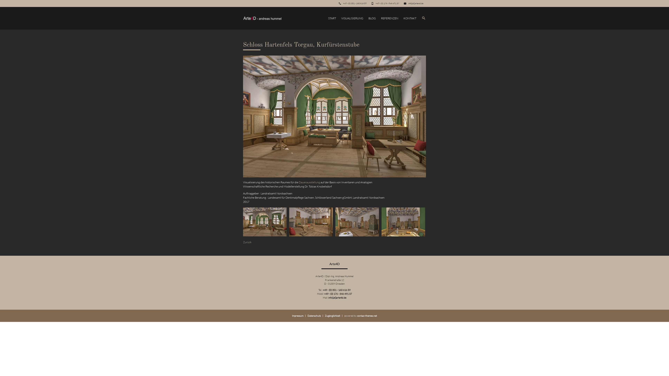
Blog (372, 18)
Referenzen (389, 18)
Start (332, 18)
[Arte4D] (262, 18)
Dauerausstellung (309, 182)
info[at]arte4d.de (415, 3)
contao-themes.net (367, 315)
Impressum (297, 315)
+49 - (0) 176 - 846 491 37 (387, 3)
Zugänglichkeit (332, 315)
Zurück (247, 242)
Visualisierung (352, 18)
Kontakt (409, 18)
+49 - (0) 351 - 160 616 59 (355, 3)
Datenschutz (314, 315)
